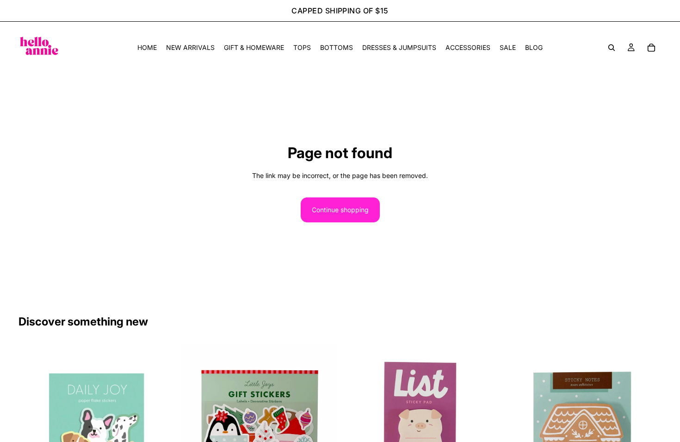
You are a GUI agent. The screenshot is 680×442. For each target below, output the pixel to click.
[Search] (611, 47)
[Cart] (651, 47)
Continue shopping (340, 210)
